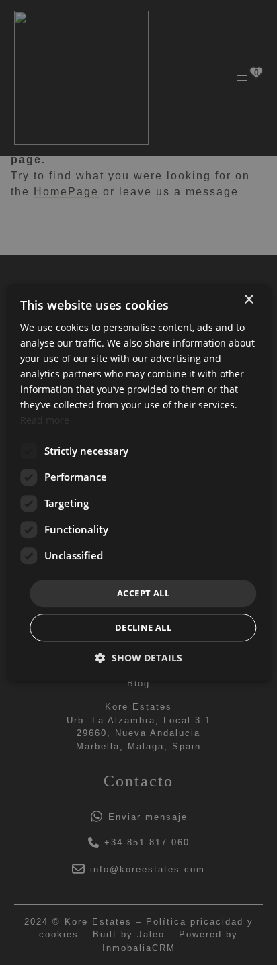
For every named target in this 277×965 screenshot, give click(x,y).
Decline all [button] (143, 627)
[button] (138, 657)
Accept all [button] (143, 593)
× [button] (248, 300)
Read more (44, 420)
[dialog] (138, 482)
